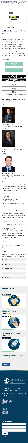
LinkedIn (4, 128)
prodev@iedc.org (9, 245)
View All (6, 364)
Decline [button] (16, 13)
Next (5, 433)
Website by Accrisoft (6, 436)
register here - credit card (14, 64)
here (22, 101)
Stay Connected (8, 421)
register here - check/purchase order (14, 69)
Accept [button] (11, 13)
